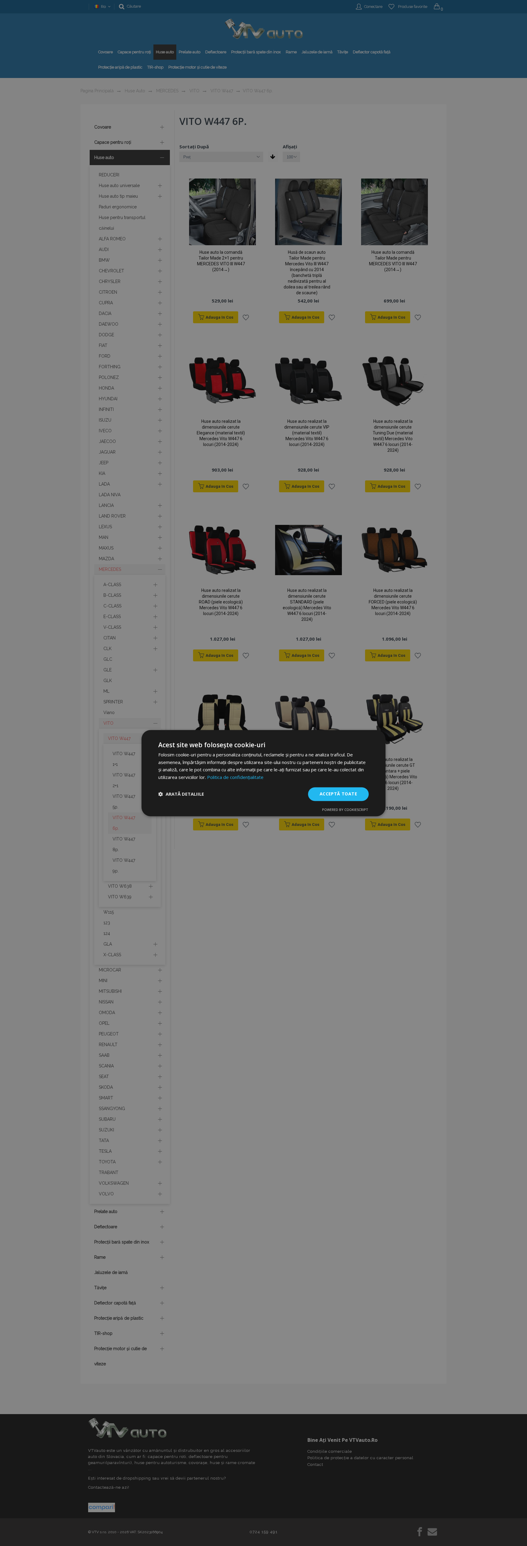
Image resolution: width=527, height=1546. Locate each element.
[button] (181, 794)
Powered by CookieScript (345, 809)
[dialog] (263, 773)
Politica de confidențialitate (235, 777)
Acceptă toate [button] (338, 794)
